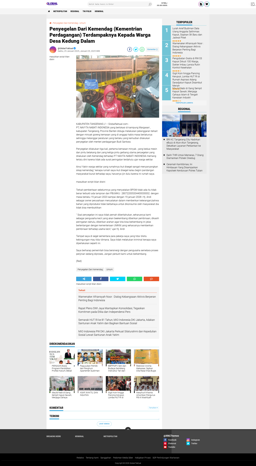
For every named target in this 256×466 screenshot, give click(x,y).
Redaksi (80, 458)
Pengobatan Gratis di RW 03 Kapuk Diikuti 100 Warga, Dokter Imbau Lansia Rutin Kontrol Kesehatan (187, 63)
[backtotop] (128, 430)
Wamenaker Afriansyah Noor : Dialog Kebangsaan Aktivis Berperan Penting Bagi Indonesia (187, 48)
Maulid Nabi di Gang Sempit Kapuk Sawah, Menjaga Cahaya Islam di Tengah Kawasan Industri (187, 93)
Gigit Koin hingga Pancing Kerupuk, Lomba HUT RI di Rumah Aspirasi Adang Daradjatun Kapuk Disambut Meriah (187, 79)
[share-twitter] (135, 49)
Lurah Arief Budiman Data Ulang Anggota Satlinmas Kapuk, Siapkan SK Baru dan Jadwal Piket (187, 33)
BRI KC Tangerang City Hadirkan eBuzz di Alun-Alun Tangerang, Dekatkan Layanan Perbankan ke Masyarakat (184, 144)
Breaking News (54, 436)
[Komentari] (151, 279)
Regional (75, 11)
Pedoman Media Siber (123, 458)
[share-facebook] (129, 49)
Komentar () (152, 49)
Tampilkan (153, 408)
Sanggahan (105, 458)
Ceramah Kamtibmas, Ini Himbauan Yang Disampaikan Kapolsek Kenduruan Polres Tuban (185, 167)
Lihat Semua (104, 424)
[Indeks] (201, 4)
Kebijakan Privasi (143, 458)
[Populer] (206, 4)
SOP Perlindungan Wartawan (166, 458)
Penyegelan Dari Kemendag (65, 23)
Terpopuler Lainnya (184, 103)
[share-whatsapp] (142, 49)
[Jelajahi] (252, 4)
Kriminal (99, 11)
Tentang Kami (92, 458)
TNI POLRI (87, 11)
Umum (83, 23)
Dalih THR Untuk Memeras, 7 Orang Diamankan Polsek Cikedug (185, 157)
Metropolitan (60, 11)
